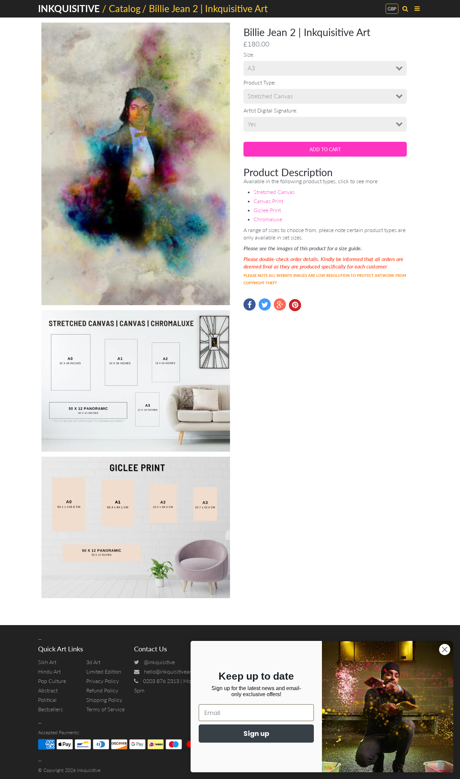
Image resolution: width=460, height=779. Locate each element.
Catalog (125, 8)
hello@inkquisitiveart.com (174, 671)
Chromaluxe (268, 219)
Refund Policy (102, 690)
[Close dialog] (445, 649)
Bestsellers (50, 709)
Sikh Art (47, 662)
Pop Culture (52, 681)
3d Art (93, 662)
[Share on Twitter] (265, 304)
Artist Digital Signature (269, 110)
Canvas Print (268, 201)
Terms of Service (105, 709)
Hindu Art (49, 671)
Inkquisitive (88, 770)
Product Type (258, 82)
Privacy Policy (102, 681)
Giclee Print (267, 210)
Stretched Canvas (274, 192)
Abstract (48, 690)
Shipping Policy (104, 699)
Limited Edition (103, 671)
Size (248, 54)
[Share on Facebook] (249, 304)
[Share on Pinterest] (295, 305)
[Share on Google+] (280, 304)
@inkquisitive (159, 662)
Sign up (256, 733)
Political (47, 699)
